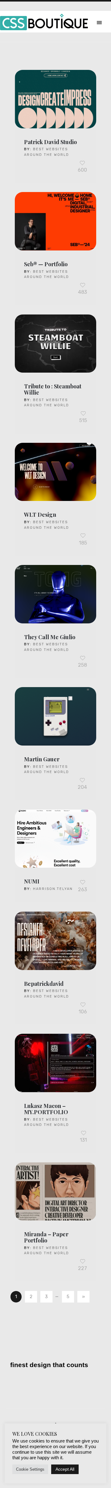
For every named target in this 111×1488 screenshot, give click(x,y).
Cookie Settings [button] (30, 1469)
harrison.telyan (53, 889)
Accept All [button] (65, 1469)
